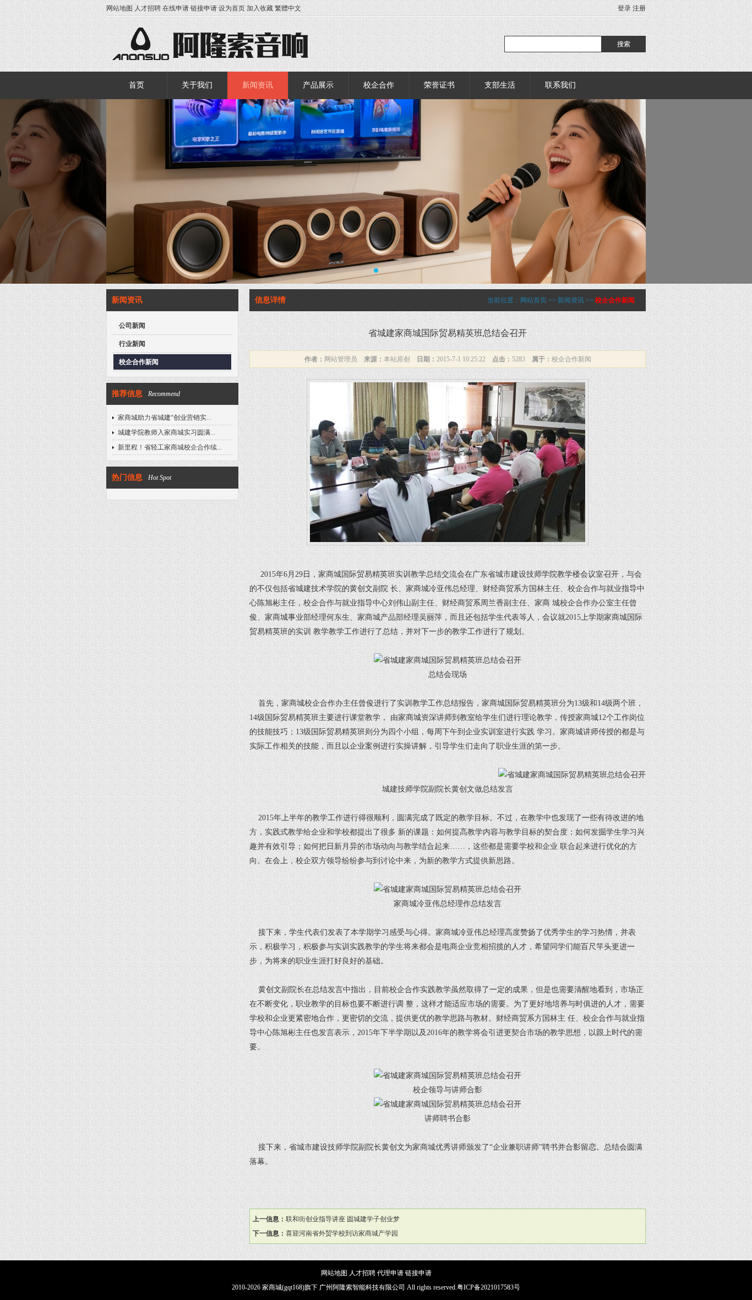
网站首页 (533, 300)
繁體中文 (288, 8)
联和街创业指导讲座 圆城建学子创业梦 (343, 1219)
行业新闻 (132, 344)
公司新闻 (132, 325)
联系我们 (560, 85)
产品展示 (318, 85)
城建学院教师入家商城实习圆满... (166, 432)
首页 (136, 85)
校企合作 (378, 85)
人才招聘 (147, 8)
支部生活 (499, 85)
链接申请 (203, 8)
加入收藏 (260, 8)
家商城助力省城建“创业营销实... (164, 417)
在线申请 (175, 8)
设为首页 (232, 8)
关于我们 (197, 85)
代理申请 (390, 1273)
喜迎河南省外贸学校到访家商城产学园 (342, 1233)
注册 (639, 8)
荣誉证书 (439, 85)
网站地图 (119, 8)
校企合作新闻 (139, 362)
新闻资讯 (257, 85)
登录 (624, 8)
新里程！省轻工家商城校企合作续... (170, 447)
